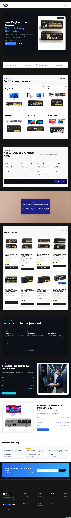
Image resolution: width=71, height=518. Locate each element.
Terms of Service (26, 503)
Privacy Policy (25, 496)
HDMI (39, 166)
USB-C (39, 169)
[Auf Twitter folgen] (6, 509)
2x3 (55, 44)
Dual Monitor (40, 498)
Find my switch (9, 43)
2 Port (23, 166)
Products (27, 5)
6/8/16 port (53, 505)
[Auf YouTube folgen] (9, 509)
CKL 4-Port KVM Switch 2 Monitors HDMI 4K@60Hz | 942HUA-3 (43, 254)
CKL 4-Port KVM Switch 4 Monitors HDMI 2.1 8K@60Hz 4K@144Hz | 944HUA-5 (43, 290)
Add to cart (11, 267)
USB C (52, 499)
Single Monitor (40, 496)
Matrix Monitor (40, 505)
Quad (11, 169)
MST (52, 503)
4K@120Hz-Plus (57, 171)
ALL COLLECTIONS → (62, 78)
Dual (11, 166)
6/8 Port (23, 169)
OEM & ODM (34, 5)
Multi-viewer (40, 503)
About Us (41, 5)
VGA (39, 174)
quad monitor (40, 501)
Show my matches (59, 181)
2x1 (41, 44)
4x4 (61, 47)
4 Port (28, 166)
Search (65, 496)
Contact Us (48, 5)
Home (21, 5)
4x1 (41, 47)
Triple (7, 169)
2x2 (48, 44)
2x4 (61, 44)
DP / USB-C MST (46, 169)
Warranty (25, 499)
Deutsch (57, 5)
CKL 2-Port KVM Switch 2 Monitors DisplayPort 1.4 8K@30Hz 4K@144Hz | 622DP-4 (26, 254)
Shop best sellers (23, 43)
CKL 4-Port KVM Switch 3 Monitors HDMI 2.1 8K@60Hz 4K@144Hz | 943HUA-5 (27, 290)
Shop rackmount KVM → (9, 393)
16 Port (28, 169)
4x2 (48, 47)
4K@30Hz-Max (57, 166)
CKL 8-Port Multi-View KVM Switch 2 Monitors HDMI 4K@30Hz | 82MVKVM (59, 290)
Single (7, 166)
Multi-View (8, 171)
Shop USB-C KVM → (43, 429)
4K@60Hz (56, 169)
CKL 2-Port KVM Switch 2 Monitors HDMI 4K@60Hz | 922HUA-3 (11, 254)
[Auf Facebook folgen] (3, 509)
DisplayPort (44, 166)
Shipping (24, 498)
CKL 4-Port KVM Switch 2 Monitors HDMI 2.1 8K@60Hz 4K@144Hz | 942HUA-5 (11, 290)
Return (24, 501)
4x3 (55, 47)
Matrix (13, 171)
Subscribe (62, 470)
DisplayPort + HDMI (41, 171)
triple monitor (40, 499)
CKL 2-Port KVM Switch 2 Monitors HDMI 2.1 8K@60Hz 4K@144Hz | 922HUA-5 (59, 254)
